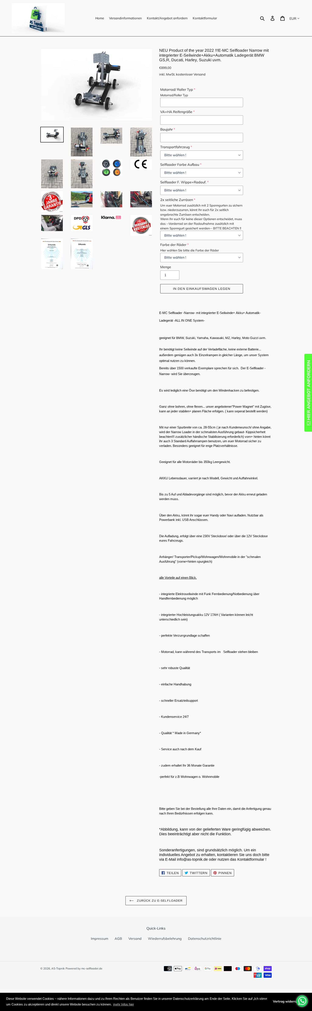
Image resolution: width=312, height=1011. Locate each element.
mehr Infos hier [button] (123, 1004)
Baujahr (166, 129)
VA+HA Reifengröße (176, 112)
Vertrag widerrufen (287, 1001)
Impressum (99, 938)
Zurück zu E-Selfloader (159, 900)
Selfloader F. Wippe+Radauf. (183, 182)
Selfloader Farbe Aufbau (179, 164)
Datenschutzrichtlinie (204, 938)
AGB (118, 938)
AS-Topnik (58, 968)
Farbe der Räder (173, 245)
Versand (135, 938)
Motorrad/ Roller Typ (176, 89)
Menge (165, 267)
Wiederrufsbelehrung (165, 938)
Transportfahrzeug (175, 147)
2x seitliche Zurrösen (176, 200)
